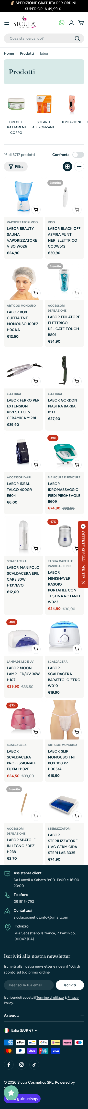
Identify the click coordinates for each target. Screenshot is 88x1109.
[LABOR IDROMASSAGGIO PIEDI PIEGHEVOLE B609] (64, 452)
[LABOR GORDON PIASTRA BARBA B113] (64, 368)
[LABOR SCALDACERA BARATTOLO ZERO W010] (64, 636)
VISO (51, 222)
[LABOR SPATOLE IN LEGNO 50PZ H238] (23, 803)
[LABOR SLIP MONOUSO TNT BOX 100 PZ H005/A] (64, 719)
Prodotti (27, 53)
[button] (83, 554)
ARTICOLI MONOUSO (21, 305)
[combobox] (44, 38)
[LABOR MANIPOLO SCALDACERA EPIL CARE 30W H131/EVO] (23, 536)
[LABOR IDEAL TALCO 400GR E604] (23, 452)
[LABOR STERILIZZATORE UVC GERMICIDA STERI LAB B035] (64, 803)
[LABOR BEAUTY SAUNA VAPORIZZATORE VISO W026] (23, 197)
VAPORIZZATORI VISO (22, 222)
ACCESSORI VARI (19, 477)
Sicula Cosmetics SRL (35, 1082)
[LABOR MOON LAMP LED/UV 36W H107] (23, 636)
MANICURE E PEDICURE (64, 477)
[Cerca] (77, 38)
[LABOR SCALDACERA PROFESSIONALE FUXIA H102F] (23, 719)
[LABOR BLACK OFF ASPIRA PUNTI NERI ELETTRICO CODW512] (64, 197)
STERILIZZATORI (59, 828)
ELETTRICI (14, 394)
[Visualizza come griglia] (67, 166)
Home (9, 53)
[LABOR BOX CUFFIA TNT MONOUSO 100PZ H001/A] (23, 280)
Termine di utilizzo (50, 997)
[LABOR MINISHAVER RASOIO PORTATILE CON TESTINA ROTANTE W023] (64, 536)
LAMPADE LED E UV (20, 661)
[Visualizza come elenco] (79, 166)
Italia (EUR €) (22, 1030)
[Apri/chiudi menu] (7, 23)
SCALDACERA (17, 561)
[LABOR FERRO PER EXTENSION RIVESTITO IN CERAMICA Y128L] (23, 368)
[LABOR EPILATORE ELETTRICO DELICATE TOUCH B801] (64, 280)
